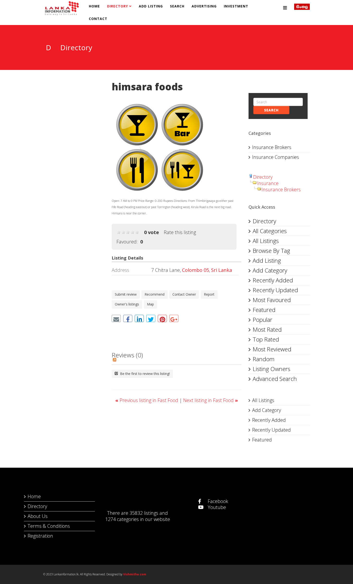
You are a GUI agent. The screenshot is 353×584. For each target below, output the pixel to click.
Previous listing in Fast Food (147, 400)
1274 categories (122, 519)
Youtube (216, 507)
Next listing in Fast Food (210, 400)
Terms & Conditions (49, 526)
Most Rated (267, 329)
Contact (98, 18)
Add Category (270, 270)
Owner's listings (127, 304)
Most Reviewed (272, 349)
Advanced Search (275, 379)
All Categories (270, 231)
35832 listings (143, 513)
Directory (117, 6)
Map (150, 304)
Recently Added (273, 280)
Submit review (126, 294)
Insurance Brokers (271, 147)
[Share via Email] (116, 318)
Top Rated (266, 339)
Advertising (204, 6)
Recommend (154, 294)
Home (94, 6)
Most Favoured (272, 300)
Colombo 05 (195, 270)
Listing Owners (271, 369)
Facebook (217, 501)
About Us (38, 516)
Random (263, 359)
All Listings (266, 241)
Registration (40, 536)
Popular (262, 319)
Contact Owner (184, 294)
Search (177, 6)
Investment (236, 6)
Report (209, 294)
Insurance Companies (275, 157)
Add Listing (151, 6)
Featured (264, 310)
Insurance (268, 183)
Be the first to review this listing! (144, 373)
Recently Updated (275, 290)
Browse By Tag (271, 251)
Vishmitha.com (134, 574)
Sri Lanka (221, 270)
